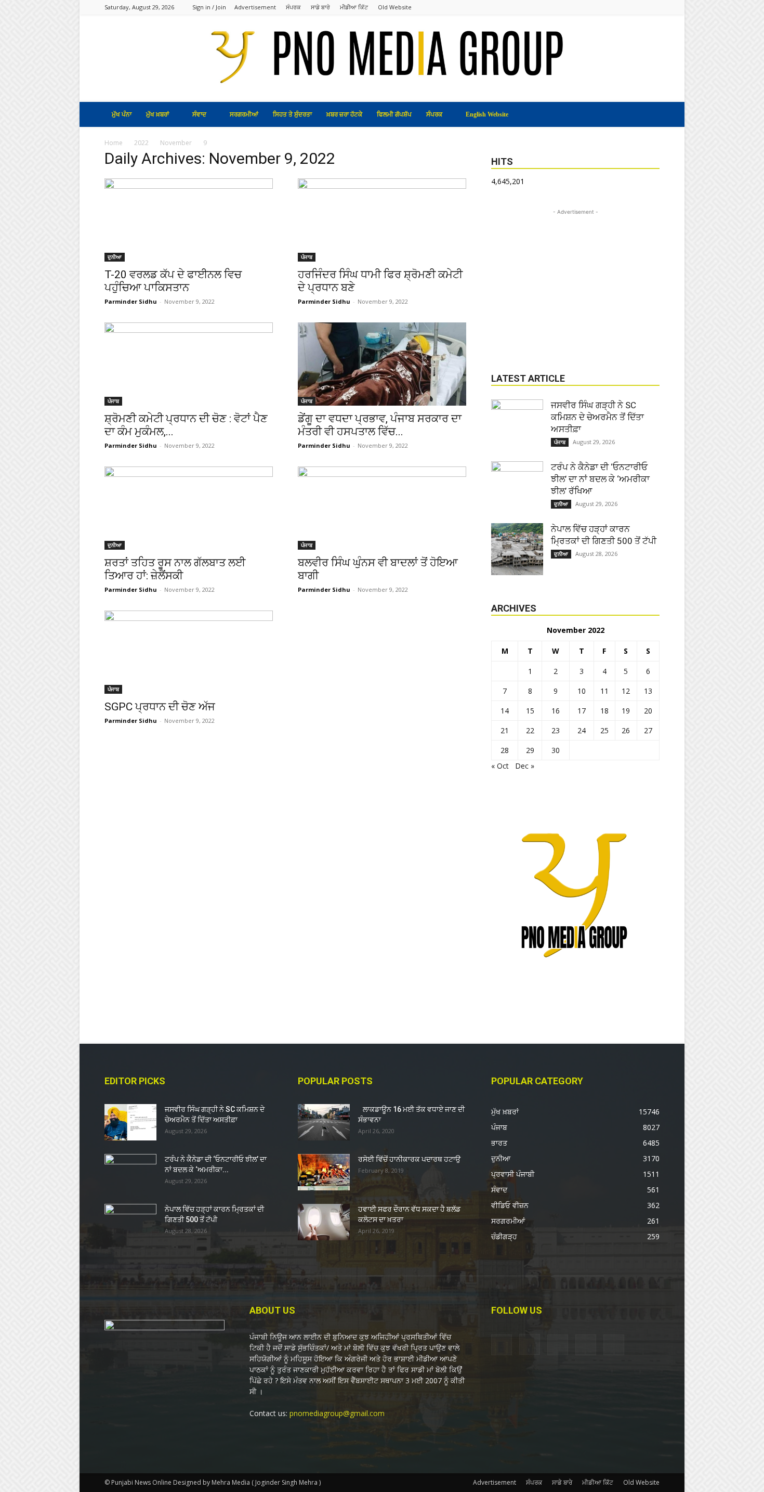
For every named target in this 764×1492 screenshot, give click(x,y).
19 (626, 711)
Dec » (524, 766)
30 (555, 750)
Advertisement (255, 7)
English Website (487, 114)
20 (648, 711)
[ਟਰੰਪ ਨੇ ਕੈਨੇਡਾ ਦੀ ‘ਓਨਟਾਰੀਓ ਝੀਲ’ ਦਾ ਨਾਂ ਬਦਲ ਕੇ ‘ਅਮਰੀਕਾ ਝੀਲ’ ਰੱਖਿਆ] (517, 487)
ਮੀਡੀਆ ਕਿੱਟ (354, 7)
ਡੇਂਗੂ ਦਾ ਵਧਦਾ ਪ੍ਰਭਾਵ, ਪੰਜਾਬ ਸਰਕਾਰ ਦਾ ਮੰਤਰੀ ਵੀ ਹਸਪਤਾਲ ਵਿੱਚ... (380, 425)
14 (504, 711)
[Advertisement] (575, 282)
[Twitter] (634, 7)
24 (581, 730)
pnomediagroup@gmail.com (337, 1413)
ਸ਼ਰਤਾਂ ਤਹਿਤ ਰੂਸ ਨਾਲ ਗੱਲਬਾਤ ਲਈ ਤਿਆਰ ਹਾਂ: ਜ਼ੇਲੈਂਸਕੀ (174, 569)
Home (113, 142)
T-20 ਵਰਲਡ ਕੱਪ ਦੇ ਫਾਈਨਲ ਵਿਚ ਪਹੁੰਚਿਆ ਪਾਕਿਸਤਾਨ (173, 281)
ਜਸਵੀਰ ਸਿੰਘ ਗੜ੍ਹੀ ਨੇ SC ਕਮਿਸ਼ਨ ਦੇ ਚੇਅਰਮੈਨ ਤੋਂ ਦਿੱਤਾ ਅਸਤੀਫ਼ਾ (597, 417)
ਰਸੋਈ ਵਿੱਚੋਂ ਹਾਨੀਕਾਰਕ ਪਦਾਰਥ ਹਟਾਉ (409, 1159)
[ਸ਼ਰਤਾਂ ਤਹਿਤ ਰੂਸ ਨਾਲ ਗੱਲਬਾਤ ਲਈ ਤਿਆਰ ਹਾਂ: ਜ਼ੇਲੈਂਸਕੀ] (188, 508)
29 (530, 750)
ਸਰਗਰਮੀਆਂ (244, 114)
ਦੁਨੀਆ (115, 257)
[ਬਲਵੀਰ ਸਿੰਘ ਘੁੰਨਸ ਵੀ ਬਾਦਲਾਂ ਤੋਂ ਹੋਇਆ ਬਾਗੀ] (382, 508)
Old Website (395, 7)
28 (504, 750)
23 (555, 730)
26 (626, 730)
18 (604, 711)
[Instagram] (600, 7)
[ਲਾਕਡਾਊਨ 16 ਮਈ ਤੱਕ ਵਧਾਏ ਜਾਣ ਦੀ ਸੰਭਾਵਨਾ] (324, 1122)
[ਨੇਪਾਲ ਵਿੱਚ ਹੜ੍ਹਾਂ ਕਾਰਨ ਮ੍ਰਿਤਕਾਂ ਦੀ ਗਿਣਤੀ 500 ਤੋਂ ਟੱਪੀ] (517, 549)
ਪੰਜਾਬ (306, 257)
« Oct (500, 766)
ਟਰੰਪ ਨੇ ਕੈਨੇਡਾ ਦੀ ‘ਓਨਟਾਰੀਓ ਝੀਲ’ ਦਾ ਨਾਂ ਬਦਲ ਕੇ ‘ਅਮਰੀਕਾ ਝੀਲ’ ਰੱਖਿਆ (600, 479)
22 (530, 730)
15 (530, 711)
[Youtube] (652, 7)
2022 (141, 142)
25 (604, 730)
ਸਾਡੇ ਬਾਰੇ (320, 7)
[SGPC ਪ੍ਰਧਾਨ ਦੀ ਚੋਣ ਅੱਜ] (188, 652)
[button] (647, 115)
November (176, 142)
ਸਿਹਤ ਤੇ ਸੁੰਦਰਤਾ (292, 114)
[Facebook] (583, 7)
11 (604, 691)
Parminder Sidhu (130, 301)
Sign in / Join (209, 7)
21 (504, 730)
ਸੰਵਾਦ (199, 114)
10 (581, 691)
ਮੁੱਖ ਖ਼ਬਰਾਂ (157, 114)
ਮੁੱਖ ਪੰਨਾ (121, 114)
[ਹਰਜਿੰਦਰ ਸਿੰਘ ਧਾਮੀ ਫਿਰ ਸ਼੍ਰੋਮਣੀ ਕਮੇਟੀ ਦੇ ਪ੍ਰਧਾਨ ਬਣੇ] (382, 220)
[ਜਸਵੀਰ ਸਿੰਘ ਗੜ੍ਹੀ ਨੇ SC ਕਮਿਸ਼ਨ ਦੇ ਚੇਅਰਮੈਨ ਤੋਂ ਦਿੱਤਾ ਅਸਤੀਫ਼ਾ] (517, 425)
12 (626, 691)
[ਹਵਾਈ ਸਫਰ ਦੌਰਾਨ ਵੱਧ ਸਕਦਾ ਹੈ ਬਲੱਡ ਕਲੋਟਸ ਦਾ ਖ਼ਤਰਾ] (324, 1222)
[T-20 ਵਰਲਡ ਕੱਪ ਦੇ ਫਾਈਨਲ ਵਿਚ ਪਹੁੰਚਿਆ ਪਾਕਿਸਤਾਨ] (188, 220)
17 (581, 711)
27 (648, 730)
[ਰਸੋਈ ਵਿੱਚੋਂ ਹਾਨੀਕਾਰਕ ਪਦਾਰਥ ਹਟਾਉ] (324, 1172)
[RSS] (617, 7)
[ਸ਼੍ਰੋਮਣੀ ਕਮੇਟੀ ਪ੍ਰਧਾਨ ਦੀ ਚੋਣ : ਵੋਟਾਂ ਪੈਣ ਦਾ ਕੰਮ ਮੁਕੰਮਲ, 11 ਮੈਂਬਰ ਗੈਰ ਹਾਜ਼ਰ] (188, 364)
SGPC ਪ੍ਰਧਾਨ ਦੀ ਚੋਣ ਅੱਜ (159, 706)
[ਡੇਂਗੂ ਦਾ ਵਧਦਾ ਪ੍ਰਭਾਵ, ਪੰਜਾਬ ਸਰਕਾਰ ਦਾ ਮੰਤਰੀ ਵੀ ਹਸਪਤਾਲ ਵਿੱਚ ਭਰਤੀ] (382, 364)
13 (648, 691)
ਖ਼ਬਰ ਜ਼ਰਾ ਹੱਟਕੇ (344, 114)
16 (555, 711)
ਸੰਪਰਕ (293, 7)
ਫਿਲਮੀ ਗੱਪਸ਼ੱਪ (394, 114)
